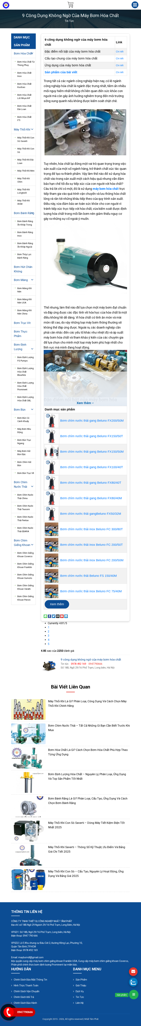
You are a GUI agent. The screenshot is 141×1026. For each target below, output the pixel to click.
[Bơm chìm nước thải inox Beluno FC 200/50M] (51, 560)
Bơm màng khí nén (24, 290)
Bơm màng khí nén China (24, 312)
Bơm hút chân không (23, 269)
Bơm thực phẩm (20, 334)
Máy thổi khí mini (25, 170)
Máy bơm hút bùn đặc (23, 453)
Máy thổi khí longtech (23, 191)
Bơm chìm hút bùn (24, 464)
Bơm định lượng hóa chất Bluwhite (25, 371)
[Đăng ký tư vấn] (133, 971)
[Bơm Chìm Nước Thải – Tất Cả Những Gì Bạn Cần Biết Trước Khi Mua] (28, 733)
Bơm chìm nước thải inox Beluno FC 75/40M (91, 591)
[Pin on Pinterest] (62, 616)
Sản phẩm (81, 979)
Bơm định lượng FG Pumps (25, 359)
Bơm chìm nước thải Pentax (25, 519)
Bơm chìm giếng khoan (22, 543)
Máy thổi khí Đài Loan (25, 161)
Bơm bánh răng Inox (25, 234)
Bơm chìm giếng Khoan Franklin (25, 565)
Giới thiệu (81, 985)
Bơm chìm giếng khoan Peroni (25, 598)
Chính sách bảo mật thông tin (30, 979)
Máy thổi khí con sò (25, 150)
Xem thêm (57, 604)
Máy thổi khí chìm (23, 180)
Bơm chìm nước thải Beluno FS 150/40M (88, 575)
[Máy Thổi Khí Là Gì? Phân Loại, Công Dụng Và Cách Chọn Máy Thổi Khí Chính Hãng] (28, 709)
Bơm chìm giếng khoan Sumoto (25, 576)
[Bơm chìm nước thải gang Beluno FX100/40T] (51, 467)
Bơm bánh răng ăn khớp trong (25, 223)
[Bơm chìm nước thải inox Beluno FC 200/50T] (51, 545)
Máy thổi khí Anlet (23, 202)
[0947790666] (133, 982)
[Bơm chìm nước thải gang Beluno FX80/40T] (51, 483)
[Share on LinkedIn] (66, 616)
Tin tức (80, 997)
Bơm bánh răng (24, 213)
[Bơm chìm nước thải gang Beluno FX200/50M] (51, 421)
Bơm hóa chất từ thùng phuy (26, 64)
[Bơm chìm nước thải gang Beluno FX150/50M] (51, 452)
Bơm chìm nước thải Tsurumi (25, 508)
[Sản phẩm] (133, 994)
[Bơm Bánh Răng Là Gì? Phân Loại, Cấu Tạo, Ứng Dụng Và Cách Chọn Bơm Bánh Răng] (28, 806)
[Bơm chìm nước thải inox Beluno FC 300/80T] (51, 529)
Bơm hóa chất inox (24, 75)
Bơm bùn (19, 409)
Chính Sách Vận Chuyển (26, 991)
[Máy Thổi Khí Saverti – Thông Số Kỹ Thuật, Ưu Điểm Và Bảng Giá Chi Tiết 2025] (28, 855)
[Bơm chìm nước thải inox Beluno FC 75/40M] (51, 591)
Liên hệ (79, 1003)
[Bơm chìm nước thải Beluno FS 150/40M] (51, 576)
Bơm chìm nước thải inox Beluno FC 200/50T (91, 544)
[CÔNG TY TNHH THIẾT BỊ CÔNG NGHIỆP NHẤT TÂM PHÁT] (6, 5)
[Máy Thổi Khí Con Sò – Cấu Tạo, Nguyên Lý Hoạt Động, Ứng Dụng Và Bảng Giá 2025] (28, 879)
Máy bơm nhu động (24, 431)
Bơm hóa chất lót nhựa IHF (24, 97)
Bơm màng (21, 280)
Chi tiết (119, 51)
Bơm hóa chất (23, 53)
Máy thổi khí (22, 129)
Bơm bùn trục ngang (24, 442)
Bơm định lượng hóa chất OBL (25, 399)
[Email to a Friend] (57, 616)
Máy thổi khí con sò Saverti (25, 139)
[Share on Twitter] (53, 616)
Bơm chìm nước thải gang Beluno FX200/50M (92, 420)
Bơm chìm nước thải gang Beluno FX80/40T (90, 482)
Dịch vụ (80, 991)
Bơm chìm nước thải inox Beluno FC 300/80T (91, 529)
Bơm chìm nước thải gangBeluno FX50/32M (90, 513)
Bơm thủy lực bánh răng (24, 256)
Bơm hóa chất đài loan (24, 108)
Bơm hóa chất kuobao (24, 86)
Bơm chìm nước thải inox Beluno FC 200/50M (91, 560)
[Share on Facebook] (49, 616)
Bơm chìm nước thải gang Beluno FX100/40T (91, 467)
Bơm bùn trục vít (25, 473)
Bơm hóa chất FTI (24, 119)
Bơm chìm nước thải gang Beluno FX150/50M (92, 451)
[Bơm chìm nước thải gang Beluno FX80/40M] (51, 498)
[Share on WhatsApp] (45, 616)
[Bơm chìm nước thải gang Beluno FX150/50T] (51, 436)
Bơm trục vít (22, 323)
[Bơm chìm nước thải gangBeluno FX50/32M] (51, 514)
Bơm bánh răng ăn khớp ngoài (25, 245)
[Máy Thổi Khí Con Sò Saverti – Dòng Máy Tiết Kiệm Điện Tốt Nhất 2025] (28, 830)
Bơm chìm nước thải (20, 484)
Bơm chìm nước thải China (25, 497)
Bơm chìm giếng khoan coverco (25, 555)
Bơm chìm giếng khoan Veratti (25, 587)
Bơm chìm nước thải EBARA (25, 530)
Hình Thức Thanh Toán (26, 985)
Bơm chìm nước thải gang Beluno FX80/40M (91, 498)
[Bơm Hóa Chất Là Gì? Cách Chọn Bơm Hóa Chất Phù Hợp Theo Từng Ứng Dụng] (28, 758)
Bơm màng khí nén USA (24, 301)
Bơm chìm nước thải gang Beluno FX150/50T (91, 436)
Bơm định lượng (20, 347)
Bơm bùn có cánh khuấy (23, 420)
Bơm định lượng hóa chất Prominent (25, 386)
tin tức (69, 21)
